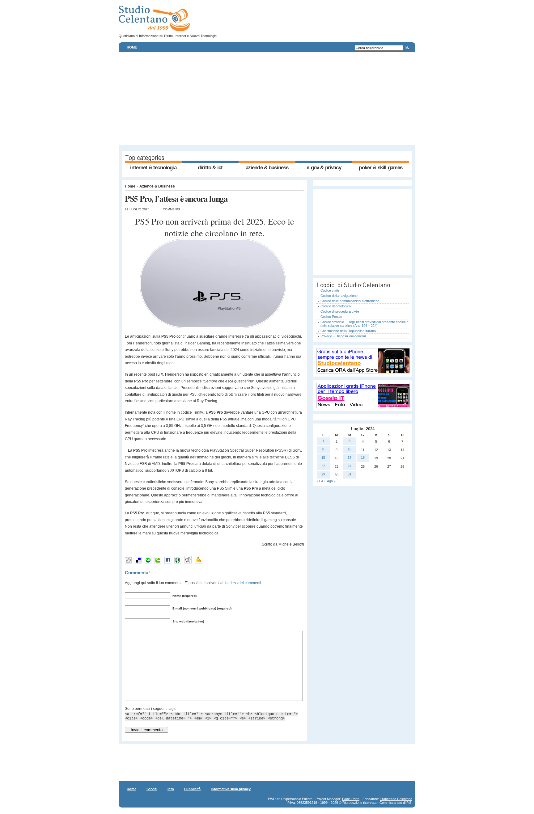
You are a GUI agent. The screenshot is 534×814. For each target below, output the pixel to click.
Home (132, 47)
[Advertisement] (267, 98)
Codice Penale (331, 316)
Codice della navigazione (339, 295)
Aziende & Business (267, 168)
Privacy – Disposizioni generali (343, 336)
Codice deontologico (335, 306)
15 (323, 457)
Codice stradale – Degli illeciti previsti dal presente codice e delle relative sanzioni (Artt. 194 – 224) (364, 323)
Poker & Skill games (380, 168)
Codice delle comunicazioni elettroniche (349, 301)
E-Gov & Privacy (324, 168)
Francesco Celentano (396, 799)
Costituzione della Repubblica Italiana (348, 331)
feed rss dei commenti (242, 583)
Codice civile (329, 290)
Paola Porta (350, 799)
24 (349, 466)
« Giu (320, 481)
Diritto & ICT (210, 168)
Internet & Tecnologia (153, 168)
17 (349, 457)
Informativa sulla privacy (231, 789)
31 (349, 474)
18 (363, 457)
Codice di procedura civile (339, 311)
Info (170, 789)
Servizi (151, 789)
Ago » (331, 481)
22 (323, 466)
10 (349, 449)
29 (323, 474)
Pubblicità (192, 789)
